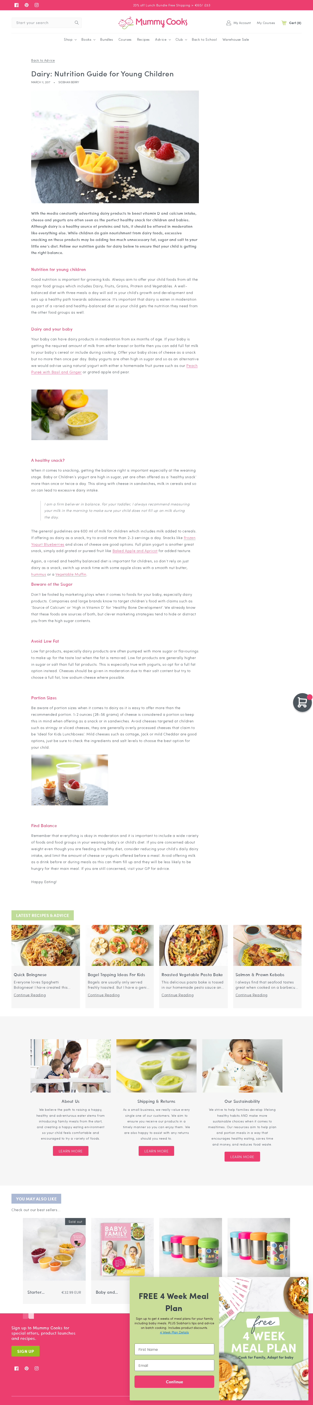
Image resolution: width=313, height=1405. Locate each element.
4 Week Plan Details (174, 1332)
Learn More (71, 1151)
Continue (174, 1381)
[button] (70, 40)
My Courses (266, 22)
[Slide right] (31, 1312)
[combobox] (47, 23)
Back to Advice (43, 60)
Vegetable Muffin (70, 574)
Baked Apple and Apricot (135, 550)
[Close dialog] (303, 1283)
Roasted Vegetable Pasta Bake (192, 974)
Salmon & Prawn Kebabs (260, 974)
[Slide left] (25, 1312)
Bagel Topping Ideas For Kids (116, 974)
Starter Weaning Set (39, 1292)
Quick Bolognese (30, 974)
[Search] (77, 23)
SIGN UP (25, 1351)
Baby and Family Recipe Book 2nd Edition (108, 1292)
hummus (38, 574)
